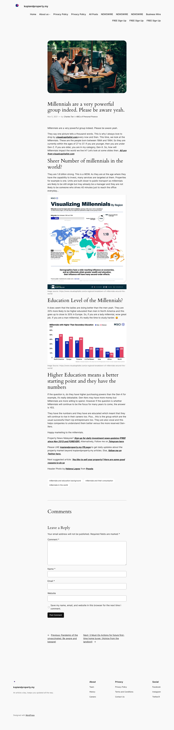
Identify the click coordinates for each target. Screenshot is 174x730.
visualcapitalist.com (67, 137)
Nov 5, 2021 (53, 116)
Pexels (89, 468)
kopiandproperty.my (36, 6)
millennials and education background (65, 481)
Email (51, 581)
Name (51, 569)
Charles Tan (69, 116)
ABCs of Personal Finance (87, 116)
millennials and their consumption (99, 481)
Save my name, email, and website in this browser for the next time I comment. (86, 607)
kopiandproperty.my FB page (75, 447)
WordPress (30, 715)
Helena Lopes (73, 468)
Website (52, 593)
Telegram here (116, 441)
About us (44, 14)
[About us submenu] (49, 14)
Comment (53, 539)
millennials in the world (58, 485)
